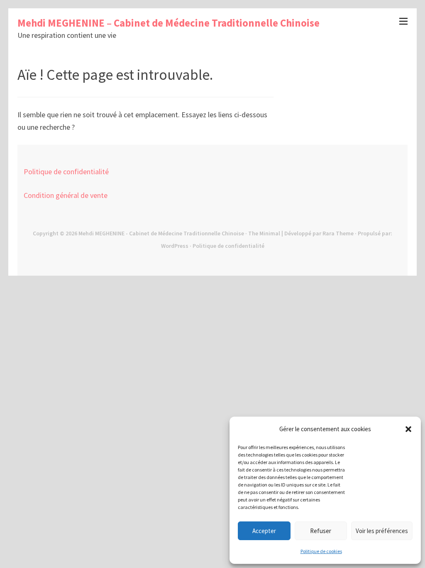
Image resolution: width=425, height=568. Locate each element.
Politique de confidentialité (66, 171)
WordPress (174, 245)
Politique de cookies (321, 551)
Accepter (264, 531)
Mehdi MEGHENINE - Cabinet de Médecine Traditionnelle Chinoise (161, 233)
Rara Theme (338, 233)
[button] (408, 429)
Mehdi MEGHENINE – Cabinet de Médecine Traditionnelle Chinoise (168, 23)
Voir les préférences (382, 531)
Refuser (320, 531)
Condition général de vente (65, 195)
